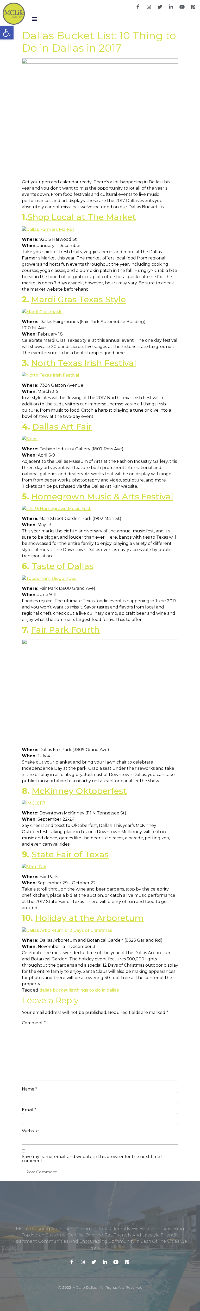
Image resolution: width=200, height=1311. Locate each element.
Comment (34, 1023)
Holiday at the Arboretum (89, 918)
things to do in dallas (97, 990)
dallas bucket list (57, 990)
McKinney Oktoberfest (79, 791)
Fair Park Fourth (65, 630)
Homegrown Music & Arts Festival (102, 496)
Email (29, 1110)
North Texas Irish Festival (83, 363)
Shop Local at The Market (81, 217)
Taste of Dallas (62, 566)
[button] (34, 18)
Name (29, 1089)
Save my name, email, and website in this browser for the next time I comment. (92, 1159)
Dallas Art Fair (62, 427)
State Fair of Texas (70, 854)
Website (30, 1131)
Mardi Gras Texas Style (78, 299)
